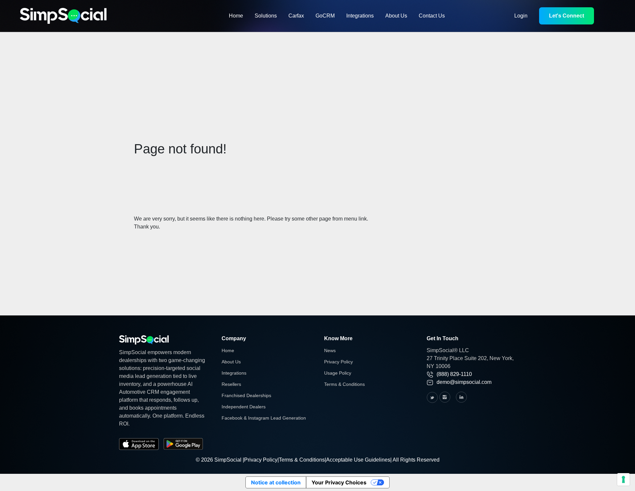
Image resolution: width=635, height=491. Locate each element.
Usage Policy (337, 373)
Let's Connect (566, 16)
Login (521, 16)
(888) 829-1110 (454, 374)
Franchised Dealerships (246, 395)
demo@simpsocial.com (464, 382)
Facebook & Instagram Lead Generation (264, 418)
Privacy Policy (338, 361)
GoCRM (325, 16)
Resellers (231, 384)
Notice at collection (276, 482)
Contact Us (432, 16)
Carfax (296, 16)
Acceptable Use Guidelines (358, 460)
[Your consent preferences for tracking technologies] (623, 479)
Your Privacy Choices (339, 482)
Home (236, 16)
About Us (396, 16)
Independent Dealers (244, 406)
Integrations (360, 16)
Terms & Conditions (344, 384)
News (330, 350)
